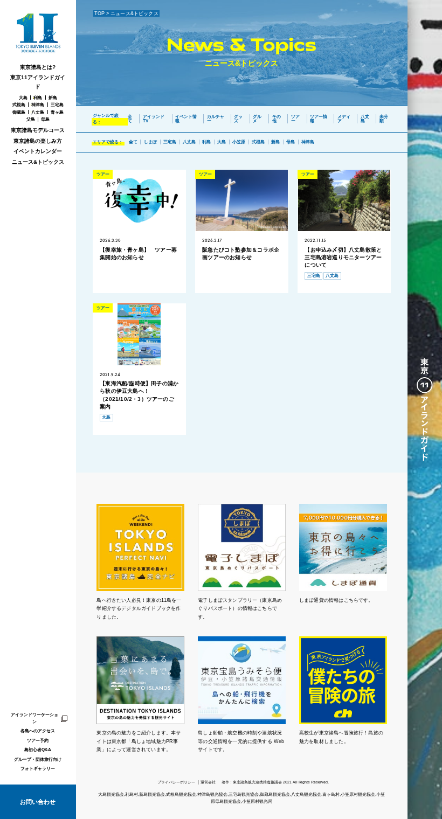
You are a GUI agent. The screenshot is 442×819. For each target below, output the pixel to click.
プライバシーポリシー (176, 782)
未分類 (383, 118)
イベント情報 (186, 118)
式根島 (18, 104)
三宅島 (57, 104)
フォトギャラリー (37, 768)
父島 (30, 119)
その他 (276, 118)
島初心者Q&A (37, 749)
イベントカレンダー (37, 151)
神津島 (37, 104)
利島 (37, 97)
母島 (45, 119)
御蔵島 (18, 112)
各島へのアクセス (37, 730)
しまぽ (150, 142)
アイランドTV (153, 118)
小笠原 (238, 142)
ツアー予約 (38, 740)
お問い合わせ (38, 802)
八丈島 (37, 112)
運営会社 (208, 782)
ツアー (295, 118)
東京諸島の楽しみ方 (37, 141)
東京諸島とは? (38, 67)
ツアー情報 (318, 118)
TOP (99, 13)
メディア (343, 118)
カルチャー (215, 118)
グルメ (257, 118)
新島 (53, 97)
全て (130, 118)
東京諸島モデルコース (38, 130)
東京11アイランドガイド (37, 81)
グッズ (238, 118)
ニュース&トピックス (38, 162)
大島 (23, 97)
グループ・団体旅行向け (37, 759)
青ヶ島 (57, 112)
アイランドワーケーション (34, 718)
